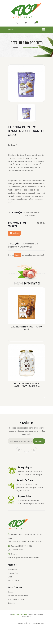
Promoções (13, 573)
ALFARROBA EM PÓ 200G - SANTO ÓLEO (26, 328)
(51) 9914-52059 (15, 549)
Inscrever (38, 441)
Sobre (10, 592)
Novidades (12, 569)
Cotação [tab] (14, 243)
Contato (11, 603)
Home (15, 47)
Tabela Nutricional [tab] (20, 246)
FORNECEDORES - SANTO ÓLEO (31, 214)
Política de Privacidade (18, 595)
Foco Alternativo (19, 615)
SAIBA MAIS (26, 335)
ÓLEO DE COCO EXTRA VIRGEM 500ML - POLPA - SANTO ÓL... (26, 384)
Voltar (15, 233)
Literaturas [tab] (30, 243)
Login (17, 255)
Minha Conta (13, 580)
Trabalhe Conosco (16, 599)
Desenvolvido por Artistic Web (31, 623)
